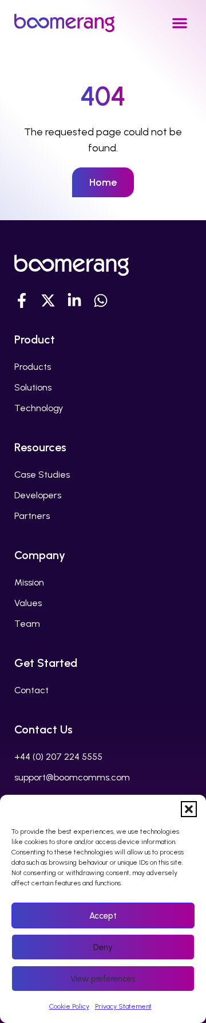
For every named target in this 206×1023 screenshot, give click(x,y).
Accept (103, 916)
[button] (189, 809)
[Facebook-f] (21, 300)
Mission (29, 582)
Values (28, 603)
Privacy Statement (123, 1006)
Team (27, 623)
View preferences (103, 979)
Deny (103, 947)
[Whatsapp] (100, 300)
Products (32, 366)
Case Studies (42, 474)
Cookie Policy (69, 1006)
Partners (32, 515)
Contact (31, 690)
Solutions (33, 387)
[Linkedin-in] (74, 300)
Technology (38, 408)
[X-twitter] (48, 300)
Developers (37, 495)
